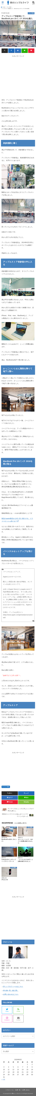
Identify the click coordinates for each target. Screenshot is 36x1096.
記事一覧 (18, 1090)
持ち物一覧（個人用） (10, 990)
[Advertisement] (18, 76)
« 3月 (3, 1079)
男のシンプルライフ (17, 1093)
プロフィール (10, 1090)
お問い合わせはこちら (10, 994)
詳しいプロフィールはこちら (13, 986)
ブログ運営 (6, 786)
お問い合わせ (26, 1090)
